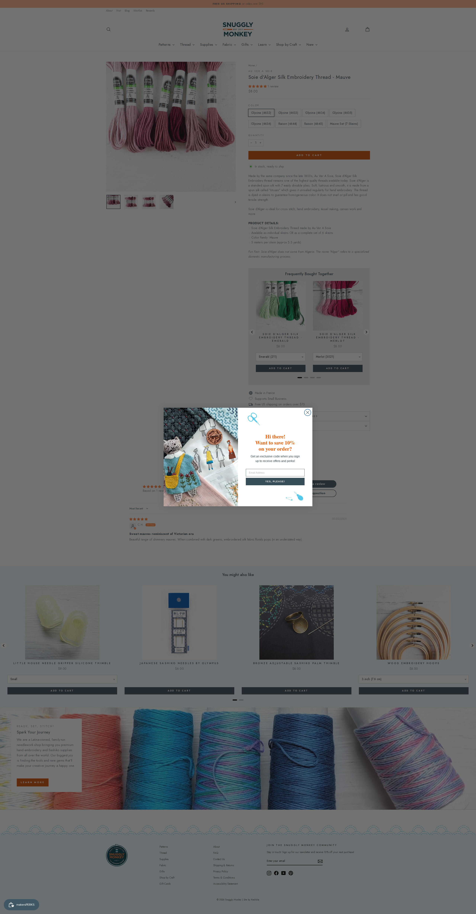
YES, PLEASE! (275, 481)
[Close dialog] (307, 412)
